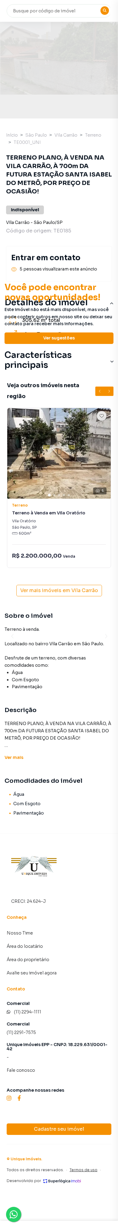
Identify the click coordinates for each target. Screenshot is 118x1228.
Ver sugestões (59, 338)
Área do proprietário (28, 959)
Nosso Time (20, 933)
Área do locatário (25, 946)
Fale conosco (21, 1070)
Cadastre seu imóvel (59, 1129)
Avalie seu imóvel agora (32, 973)
